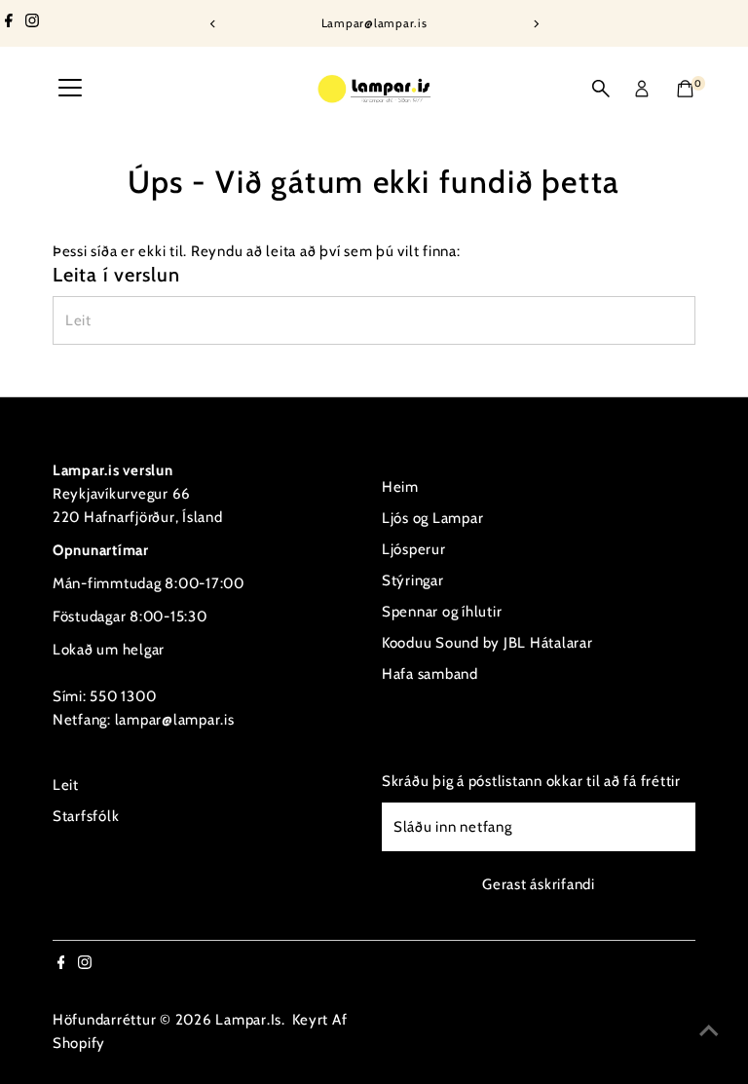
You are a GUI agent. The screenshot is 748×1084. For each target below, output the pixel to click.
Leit (66, 785)
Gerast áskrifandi (538, 884)
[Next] (535, 24)
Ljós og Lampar (433, 518)
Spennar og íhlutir (442, 611)
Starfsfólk (86, 816)
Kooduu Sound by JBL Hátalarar (487, 643)
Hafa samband (430, 674)
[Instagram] (32, 23)
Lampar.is (248, 1019)
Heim (400, 487)
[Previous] (213, 24)
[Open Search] (601, 88)
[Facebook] (9, 23)
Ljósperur (414, 549)
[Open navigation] (70, 88)
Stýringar (413, 580)
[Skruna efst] (709, 1030)
